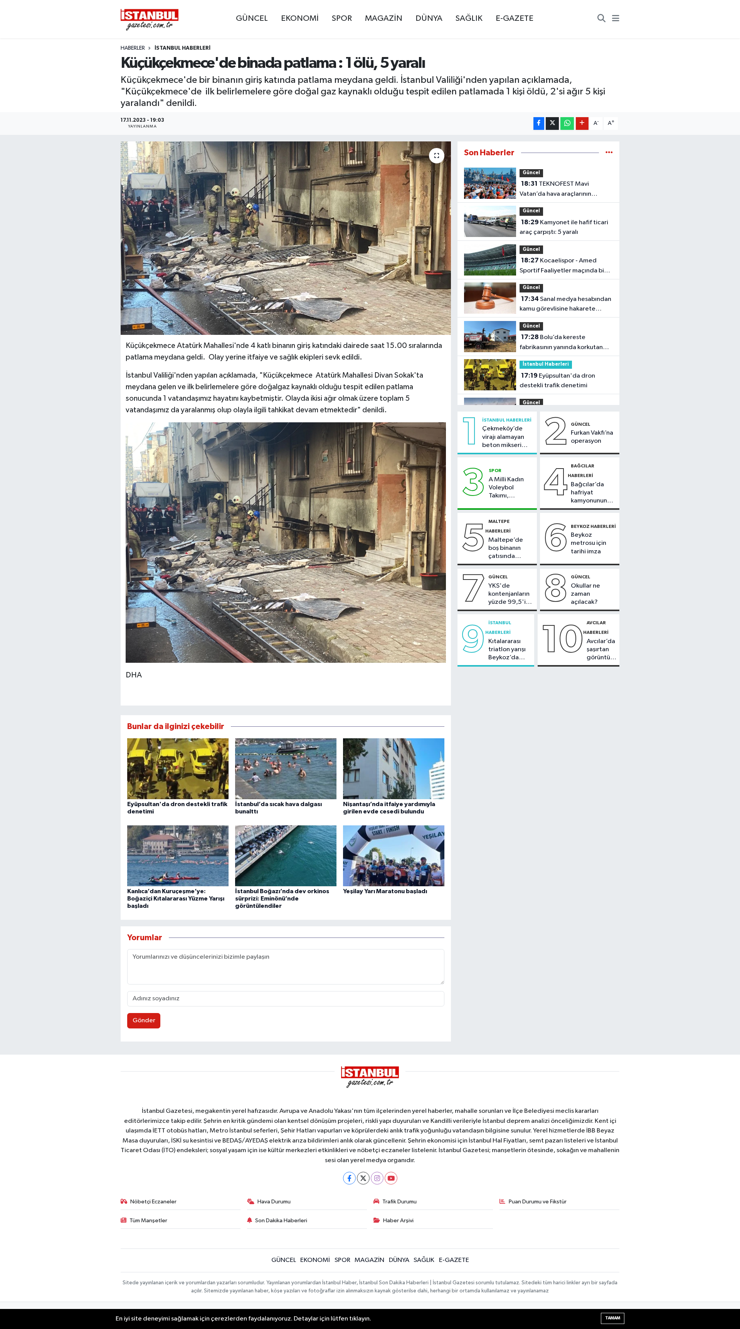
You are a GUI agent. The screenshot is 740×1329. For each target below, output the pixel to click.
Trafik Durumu (399, 1202)
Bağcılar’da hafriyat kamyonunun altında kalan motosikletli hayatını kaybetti (589, 493)
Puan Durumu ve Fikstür (538, 1202)
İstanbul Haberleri (182, 48)
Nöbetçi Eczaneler (153, 1202)
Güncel (531, 172)
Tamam (612, 1318)
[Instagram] (377, 1178)
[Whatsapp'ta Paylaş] (567, 123)
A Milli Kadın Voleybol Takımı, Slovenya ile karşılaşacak (506, 488)
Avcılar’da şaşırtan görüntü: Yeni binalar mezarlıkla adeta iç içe (601, 650)
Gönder (144, 1020)
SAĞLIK (469, 18)
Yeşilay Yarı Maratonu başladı (385, 891)
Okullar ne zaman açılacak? (585, 594)
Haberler (133, 48)
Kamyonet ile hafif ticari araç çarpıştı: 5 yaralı (564, 227)
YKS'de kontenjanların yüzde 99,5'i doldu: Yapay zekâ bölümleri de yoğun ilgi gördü (509, 595)
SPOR (342, 18)
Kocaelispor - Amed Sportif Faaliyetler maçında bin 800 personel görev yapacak (563, 266)
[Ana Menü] (615, 19)
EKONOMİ (300, 18)
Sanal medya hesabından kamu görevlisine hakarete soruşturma (565, 305)
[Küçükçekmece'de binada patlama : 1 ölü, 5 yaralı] (286, 238)
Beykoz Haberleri (593, 526)
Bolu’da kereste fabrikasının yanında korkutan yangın (561, 343)
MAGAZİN (383, 18)
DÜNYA (428, 18)
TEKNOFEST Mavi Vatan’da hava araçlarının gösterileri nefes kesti (555, 189)
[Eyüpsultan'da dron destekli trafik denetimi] (178, 768)
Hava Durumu (274, 1202)
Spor (495, 470)
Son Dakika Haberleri (281, 1220)
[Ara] (601, 19)
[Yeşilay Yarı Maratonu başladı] (393, 855)
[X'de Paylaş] (552, 123)
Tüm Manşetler (148, 1220)
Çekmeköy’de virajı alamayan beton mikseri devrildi (503, 437)
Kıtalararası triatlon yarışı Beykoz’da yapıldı (507, 650)
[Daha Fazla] (582, 123)
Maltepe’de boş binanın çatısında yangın (505, 549)
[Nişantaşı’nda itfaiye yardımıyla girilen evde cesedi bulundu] (393, 768)
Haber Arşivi (398, 1220)
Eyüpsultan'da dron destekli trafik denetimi (557, 380)
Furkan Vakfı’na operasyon (592, 437)
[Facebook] (349, 1178)
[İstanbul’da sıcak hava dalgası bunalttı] (285, 768)
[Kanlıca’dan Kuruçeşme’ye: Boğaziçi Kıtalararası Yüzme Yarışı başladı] (178, 855)
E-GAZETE (514, 18)
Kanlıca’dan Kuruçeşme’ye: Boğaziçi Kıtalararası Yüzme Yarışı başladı (175, 898)
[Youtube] (391, 1178)
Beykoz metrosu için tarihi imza (588, 543)
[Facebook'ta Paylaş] (538, 123)
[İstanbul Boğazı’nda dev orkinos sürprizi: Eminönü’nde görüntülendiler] (285, 855)
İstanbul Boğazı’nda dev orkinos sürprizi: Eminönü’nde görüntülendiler (282, 898)
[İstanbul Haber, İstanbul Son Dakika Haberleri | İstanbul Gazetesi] (149, 19)
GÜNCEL (252, 18)
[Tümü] (609, 153)
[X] (363, 1178)
